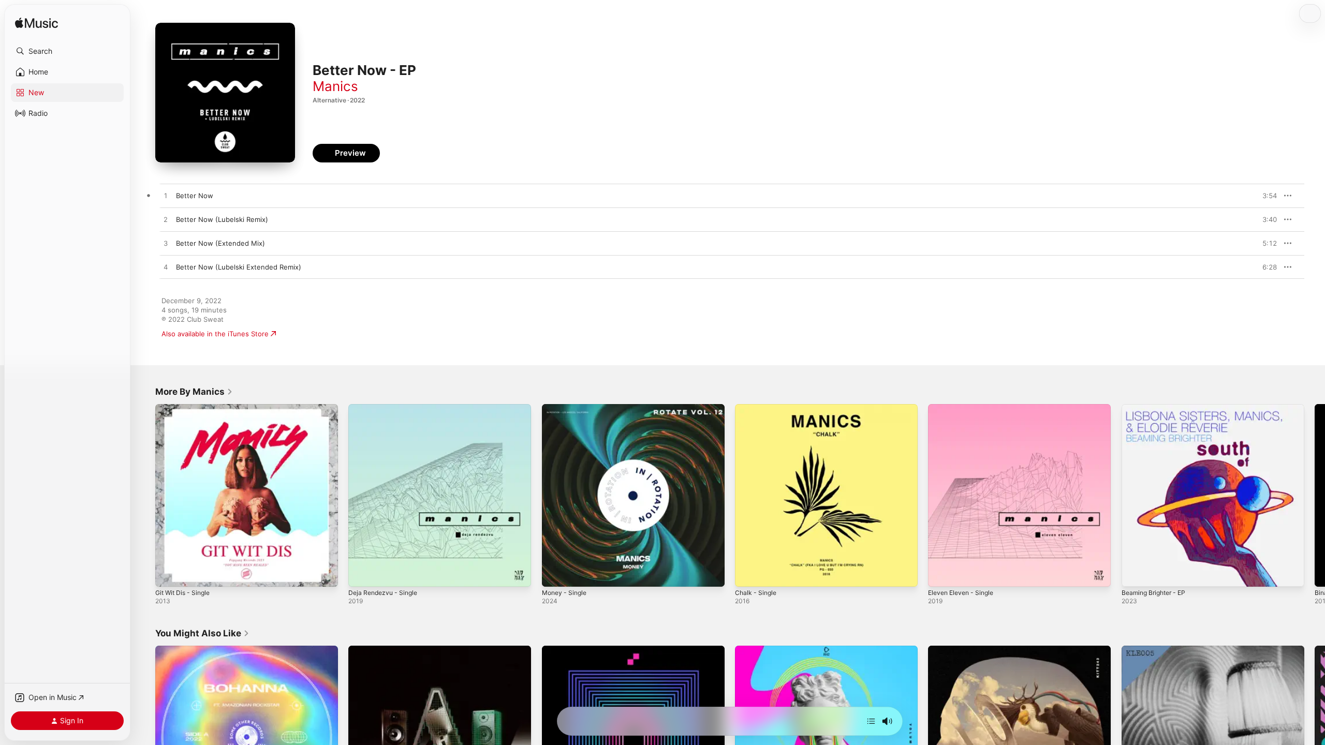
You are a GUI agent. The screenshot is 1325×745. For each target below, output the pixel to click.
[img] (36, 23)
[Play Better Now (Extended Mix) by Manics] (165, 243)
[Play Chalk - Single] (748, 574)
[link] (194, 391)
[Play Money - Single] (555, 574)
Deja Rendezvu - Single (385, 408)
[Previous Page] (145, 495)
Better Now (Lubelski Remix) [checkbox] (222, 219)
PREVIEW (1265, 195)
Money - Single (566, 408)
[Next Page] (1314, 495)
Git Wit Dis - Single (185, 408)
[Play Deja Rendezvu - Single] (361, 574)
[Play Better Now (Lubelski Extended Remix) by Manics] (165, 267)
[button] (67, 51)
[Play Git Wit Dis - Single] (168, 574)
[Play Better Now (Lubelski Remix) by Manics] (165, 220)
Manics (335, 86)
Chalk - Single (757, 408)
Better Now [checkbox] (194, 195)
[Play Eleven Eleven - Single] (941, 574)
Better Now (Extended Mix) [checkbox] (220, 243)
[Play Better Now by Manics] (165, 196)
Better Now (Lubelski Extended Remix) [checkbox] (238, 267)
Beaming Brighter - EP (1157, 408)
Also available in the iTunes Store (215, 334)
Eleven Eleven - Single (964, 408)
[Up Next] (871, 721)
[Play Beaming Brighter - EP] (1134, 574)
